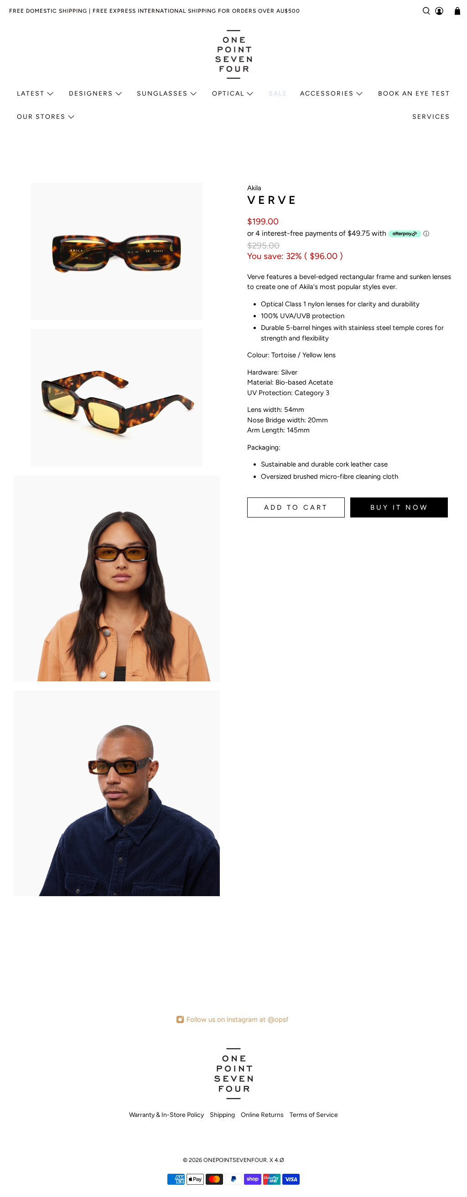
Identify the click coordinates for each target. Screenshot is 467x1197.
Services (431, 117)
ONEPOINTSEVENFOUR (235, 1159)
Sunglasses (162, 93)
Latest (31, 93)
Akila (254, 188)
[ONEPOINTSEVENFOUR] (233, 54)
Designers (91, 93)
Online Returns (262, 1115)
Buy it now (399, 507)
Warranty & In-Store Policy (166, 1115)
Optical (228, 93)
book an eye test (414, 93)
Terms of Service (314, 1115)
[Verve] (117, 251)
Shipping (222, 1115)
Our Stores (41, 117)
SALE (278, 93)
